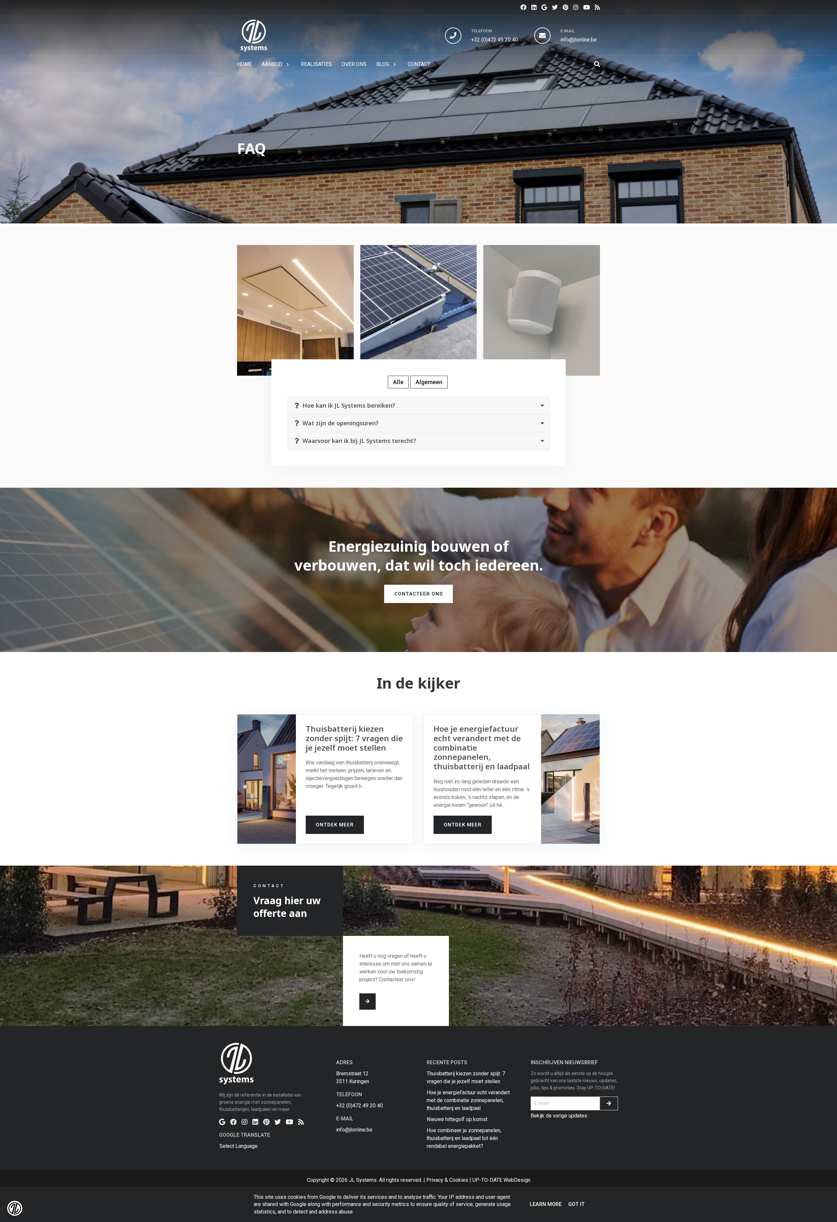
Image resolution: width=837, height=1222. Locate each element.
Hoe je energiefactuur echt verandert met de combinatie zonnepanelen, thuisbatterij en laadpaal (468, 1100)
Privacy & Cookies (447, 1180)
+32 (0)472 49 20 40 (494, 40)
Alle (398, 382)
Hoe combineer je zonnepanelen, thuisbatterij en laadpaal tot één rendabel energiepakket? (464, 1138)
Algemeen (429, 382)
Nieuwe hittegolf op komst (457, 1119)
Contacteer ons (418, 594)
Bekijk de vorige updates (559, 1116)
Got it (576, 1204)
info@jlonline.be (578, 40)
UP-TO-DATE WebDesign (501, 1180)
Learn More (546, 1204)
